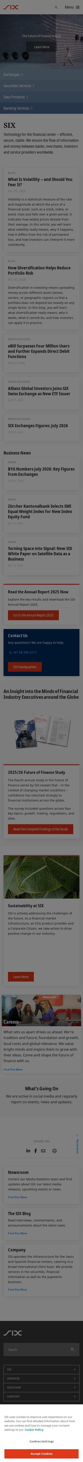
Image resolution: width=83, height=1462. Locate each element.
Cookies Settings (41, 1441)
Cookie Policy (34, 1430)
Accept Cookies (42, 1454)
